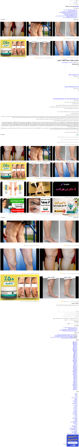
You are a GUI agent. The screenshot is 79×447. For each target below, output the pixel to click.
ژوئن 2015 (75, 379)
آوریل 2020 (75, 353)
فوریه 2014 (75, 387)
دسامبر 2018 (75, 367)
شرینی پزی (75, 413)
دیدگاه (77, 311)
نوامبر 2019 (75, 358)
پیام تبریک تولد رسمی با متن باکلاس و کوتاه (70, 14)
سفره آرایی (75, 411)
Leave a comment (64, 62)
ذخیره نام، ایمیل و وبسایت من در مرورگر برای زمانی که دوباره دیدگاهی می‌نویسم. (65, 318)
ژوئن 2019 (75, 362)
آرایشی (76, 393)
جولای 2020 (75, 351)
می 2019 (75, 363)
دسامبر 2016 (75, 374)
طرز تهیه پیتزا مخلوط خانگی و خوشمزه (71, 86)
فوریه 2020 (75, 355)
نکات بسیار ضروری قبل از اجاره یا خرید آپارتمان (69, 13)
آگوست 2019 (75, 360)
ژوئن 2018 (75, 373)
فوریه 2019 (75, 366)
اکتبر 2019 (75, 359)
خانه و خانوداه (75, 401)
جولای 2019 (75, 361)
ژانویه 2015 (75, 383)
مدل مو (76, 430)
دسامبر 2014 (75, 384)
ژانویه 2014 (75, 388)
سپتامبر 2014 (75, 385)
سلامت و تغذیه (74, 412)
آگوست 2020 (75, 350)
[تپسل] (53, 146)
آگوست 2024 (75, 344)
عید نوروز (75, 415)
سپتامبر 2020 (75, 349)
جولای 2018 (75, 372)
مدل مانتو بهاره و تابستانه (73, 428)
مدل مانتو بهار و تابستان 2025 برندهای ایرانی (70, 9)
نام (78, 313)
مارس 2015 (75, 381)
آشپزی (73, 62)
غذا (76, 416)
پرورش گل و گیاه (74, 397)
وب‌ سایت (77, 316)
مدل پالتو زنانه (75, 425)
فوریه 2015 (75, 382)
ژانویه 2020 (75, 356)
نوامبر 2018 (75, 368)
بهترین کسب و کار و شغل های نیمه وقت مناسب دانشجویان (68, 12)
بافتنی (76, 396)
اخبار (76, 395)
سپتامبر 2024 (75, 343)
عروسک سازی (74, 414)
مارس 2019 (75, 365)
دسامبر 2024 (75, 342)
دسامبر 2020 (75, 348)
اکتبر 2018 (75, 369)
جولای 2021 (75, 347)
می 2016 (75, 375)
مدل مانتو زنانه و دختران (73, 429)
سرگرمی (75, 410)
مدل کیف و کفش (74, 426)
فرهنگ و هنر (75, 417)
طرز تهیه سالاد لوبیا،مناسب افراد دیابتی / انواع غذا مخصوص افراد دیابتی (66, 15)
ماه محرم (75, 423)
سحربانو (77, 6)
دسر (76, 404)
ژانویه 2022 (75, 346)
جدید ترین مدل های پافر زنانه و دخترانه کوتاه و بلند (69, 11)
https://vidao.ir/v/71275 (73, 337)
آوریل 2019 (75, 364)
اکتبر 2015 (75, 377)
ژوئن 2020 (75, 352)
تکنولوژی (75, 399)
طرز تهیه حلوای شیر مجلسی (72, 10)
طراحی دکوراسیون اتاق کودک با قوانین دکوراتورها (65, 334)
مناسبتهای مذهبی (74, 432)
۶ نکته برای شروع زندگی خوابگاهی (71, 16)
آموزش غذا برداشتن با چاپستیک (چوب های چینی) (69, 17)
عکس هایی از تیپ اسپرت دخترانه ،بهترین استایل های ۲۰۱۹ (63, 336)
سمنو (74, 111)
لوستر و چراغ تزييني (74, 335)
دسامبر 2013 (75, 389)
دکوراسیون (75, 405)
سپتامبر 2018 (75, 370)
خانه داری (75, 400)
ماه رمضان (75, 422)
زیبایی (76, 408)
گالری (76, 419)
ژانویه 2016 (75, 376)
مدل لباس (75, 427)
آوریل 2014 (75, 386)
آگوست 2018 (75, 371)
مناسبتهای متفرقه (74, 431)
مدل (76, 424)
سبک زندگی (75, 409)
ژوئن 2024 (75, 345)
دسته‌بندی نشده (74, 403)
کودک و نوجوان (74, 418)
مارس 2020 (75, 354)
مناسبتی (75, 433)
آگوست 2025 (75, 341)
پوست (76, 398)
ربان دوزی (75, 407)
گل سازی (75, 420)
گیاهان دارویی (70, 62)
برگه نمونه (75, 2)
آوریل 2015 (75, 380)
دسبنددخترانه (75, 402)
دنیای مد (75, 406)
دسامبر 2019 (75, 357)
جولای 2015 (75, 378)
